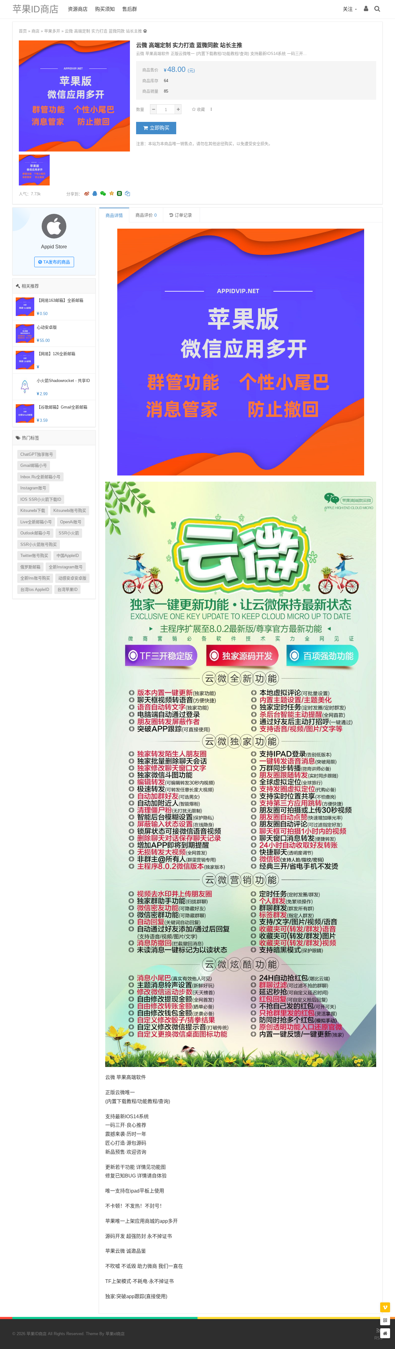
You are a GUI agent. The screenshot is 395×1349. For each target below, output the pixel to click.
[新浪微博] (86, 194)
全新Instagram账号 (66, 567)
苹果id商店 (115, 1333)
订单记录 (183, 215)
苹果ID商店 (35, 9)
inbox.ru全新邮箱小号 (40, 477)
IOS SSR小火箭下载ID (40, 499)
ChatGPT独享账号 (36, 454)
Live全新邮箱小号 (36, 522)
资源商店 (78, 9)
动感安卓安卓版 (72, 578)
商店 (35, 31)
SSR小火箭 (69, 533)
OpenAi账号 (70, 522)
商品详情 (114, 215)
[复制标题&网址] (127, 194)
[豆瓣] (119, 193)
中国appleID (67, 555)
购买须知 (105, 9)
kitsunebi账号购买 (69, 510)
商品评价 (146, 215)
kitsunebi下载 (32, 510)
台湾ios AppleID (34, 589)
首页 (23, 31)
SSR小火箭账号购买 (38, 544)
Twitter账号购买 (34, 555)
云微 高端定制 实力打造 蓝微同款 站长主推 (103, 31)
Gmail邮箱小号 (33, 465)
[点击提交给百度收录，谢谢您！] (145, 31)
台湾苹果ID (67, 589)
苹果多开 (52, 31)
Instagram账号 (33, 488)
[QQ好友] (94, 194)
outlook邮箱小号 (35, 533)
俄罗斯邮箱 (30, 567)
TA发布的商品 (56, 261)
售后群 (129, 9)
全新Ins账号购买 (35, 578)
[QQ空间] (111, 192)
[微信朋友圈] (103, 194)
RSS (378, 1338)
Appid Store (54, 246)
